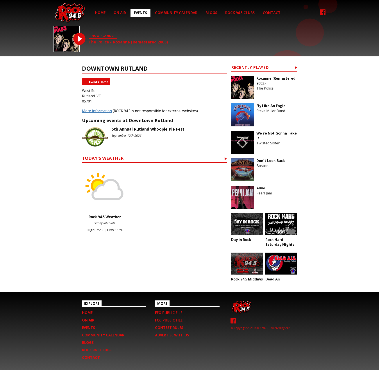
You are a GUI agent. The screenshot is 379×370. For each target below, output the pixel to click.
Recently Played (250, 67)
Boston (262, 165)
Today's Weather (103, 158)
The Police (265, 88)
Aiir (287, 328)
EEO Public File (168, 312)
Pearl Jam (264, 193)
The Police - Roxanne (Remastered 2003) (128, 42)
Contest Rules (169, 327)
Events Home (98, 82)
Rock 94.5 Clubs (240, 12)
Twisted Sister (268, 143)
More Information (97, 110)
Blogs (211, 12)
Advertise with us (172, 335)
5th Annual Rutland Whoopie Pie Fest (148, 129)
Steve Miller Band (270, 110)
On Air (120, 12)
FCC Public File (168, 320)
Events (140, 12)
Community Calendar (176, 12)
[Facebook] (322, 13)
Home (100, 12)
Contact (272, 12)
